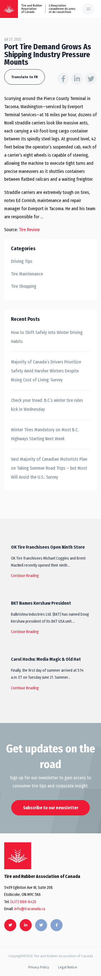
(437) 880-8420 (23, 902)
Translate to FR (24, 77)
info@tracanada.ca (29, 909)
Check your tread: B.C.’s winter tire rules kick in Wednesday (47, 405)
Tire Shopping (23, 286)
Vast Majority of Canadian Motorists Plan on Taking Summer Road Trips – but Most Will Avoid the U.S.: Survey (49, 468)
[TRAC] (9, 9)
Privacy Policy (38, 967)
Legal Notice (67, 967)
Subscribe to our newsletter (50, 807)
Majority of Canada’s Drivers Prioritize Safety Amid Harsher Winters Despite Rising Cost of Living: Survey (46, 370)
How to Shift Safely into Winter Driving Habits (46, 337)
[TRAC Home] (17, 855)
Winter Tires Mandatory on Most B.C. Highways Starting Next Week (45, 434)
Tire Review (29, 229)
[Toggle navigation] (88, 9)
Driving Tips (21, 261)
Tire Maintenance (27, 274)
